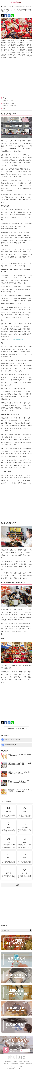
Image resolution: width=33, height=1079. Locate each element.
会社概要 (22, 1063)
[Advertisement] (16, 77)
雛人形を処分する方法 (8, 101)
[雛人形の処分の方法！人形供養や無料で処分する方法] (9, 15)
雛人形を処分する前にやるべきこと (12, 105)
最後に (4, 108)
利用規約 (15, 1061)
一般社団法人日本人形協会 (18, 339)
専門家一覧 (5, 1063)
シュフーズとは (7, 1061)
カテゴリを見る (16, 885)
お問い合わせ (29, 1063)
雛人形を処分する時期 (8, 103)
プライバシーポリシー (24, 1061)
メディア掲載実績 (14, 1063)
